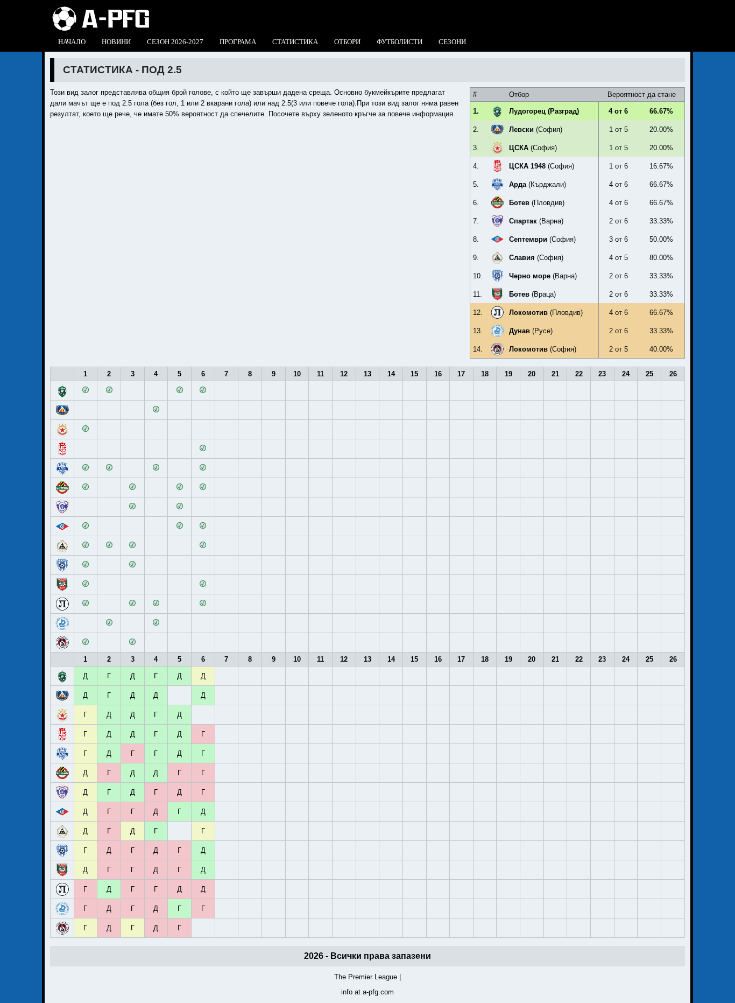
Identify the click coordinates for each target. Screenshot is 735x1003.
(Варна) (536, 221)
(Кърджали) (537, 184)
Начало (72, 42)
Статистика (295, 42)
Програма (238, 42)
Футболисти (399, 42)
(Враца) (532, 294)
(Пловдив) (536, 203)
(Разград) (544, 111)
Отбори (347, 42)
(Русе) (531, 331)
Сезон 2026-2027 (175, 42)
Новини (116, 42)
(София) (535, 129)
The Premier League (365, 977)
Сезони (452, 42)
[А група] (101, 9)
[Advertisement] (246, 148)
